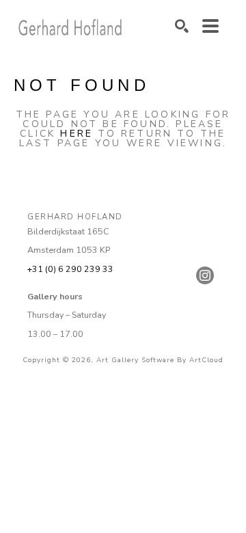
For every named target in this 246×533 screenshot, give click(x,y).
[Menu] (210, 26)
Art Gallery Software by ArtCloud (159, 360)
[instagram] (205, 275)
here (76, 133)
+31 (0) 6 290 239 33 (70, 269)
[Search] (182, 26)
